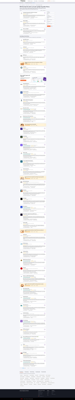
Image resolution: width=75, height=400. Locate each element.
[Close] (47, 192)
